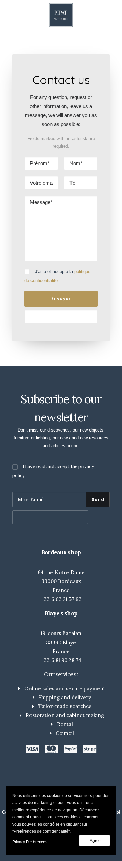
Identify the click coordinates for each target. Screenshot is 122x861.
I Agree (94, 840)
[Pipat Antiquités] (61, 15)
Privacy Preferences (29, 842)
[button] (106, 15)
